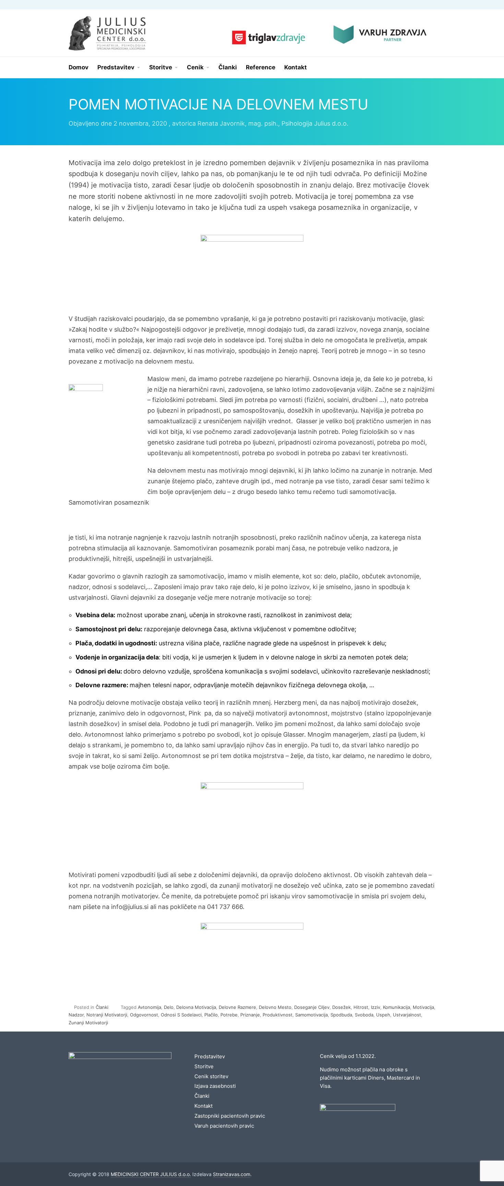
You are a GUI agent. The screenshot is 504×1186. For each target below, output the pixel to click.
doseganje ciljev (311, 1007)
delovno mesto (275, 1007)
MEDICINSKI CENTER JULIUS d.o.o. (151, 1174)
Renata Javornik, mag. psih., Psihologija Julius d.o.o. (272, 123)
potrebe (229, 1014)
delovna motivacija (196, 1007)
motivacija (423, 1007)
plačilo (211, 1014)
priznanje (250, 1014)
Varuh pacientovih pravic (224, 1125)
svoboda (364, 1014)
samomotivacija (311, 1014)
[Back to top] (480, 1162)
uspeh (383, 1014)
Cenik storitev (211, 1076)
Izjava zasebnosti (215, 1086)
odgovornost (144, 1014)
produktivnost (277, 1014)
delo (168, 1007)
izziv (375, 1007)
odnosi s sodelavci (181, 1014)
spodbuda (341, 1014)
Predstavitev (209, 1056)
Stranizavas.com (231, 1174)
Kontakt (203, 1106)
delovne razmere (237, 1007)
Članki (102, 1007)
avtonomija (149, 1007)
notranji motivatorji (106, 1014)
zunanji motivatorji (88, 1022)
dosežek (341, 1007)
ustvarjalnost (407, 1014)
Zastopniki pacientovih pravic (229, 1116)
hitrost (360, 1007)
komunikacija (396, 1007)
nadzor (76, 1014)
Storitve (204, 1066)
